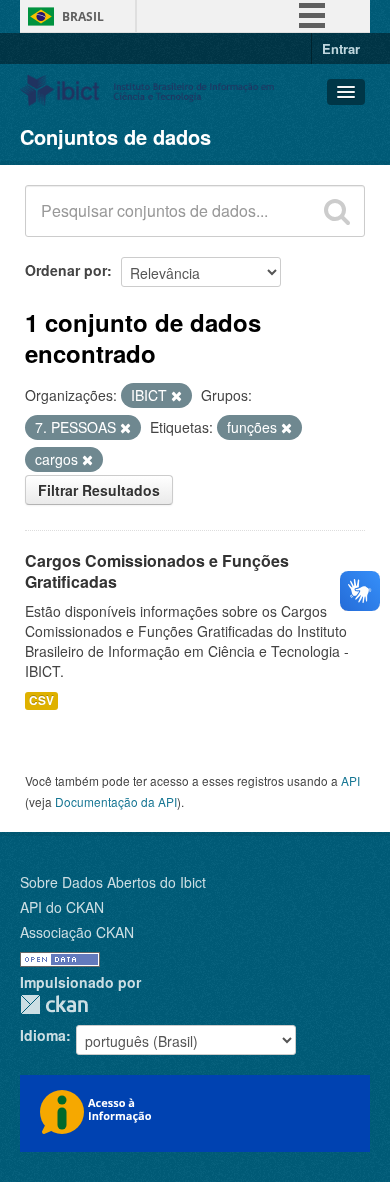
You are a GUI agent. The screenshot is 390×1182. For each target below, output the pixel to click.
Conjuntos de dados (115, 136)
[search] (337, 211)
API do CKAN (62, 907)
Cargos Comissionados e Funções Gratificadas (157, 571)
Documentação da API (116, 801)
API (350, 780)
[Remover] (176, 396)
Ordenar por (66, 270)
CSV (41, 700)
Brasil (83, 16)
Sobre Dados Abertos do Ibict (113, 882)
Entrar (341, 48)
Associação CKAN (77, 932)
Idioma (43, 1035)
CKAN (54, 1004)
